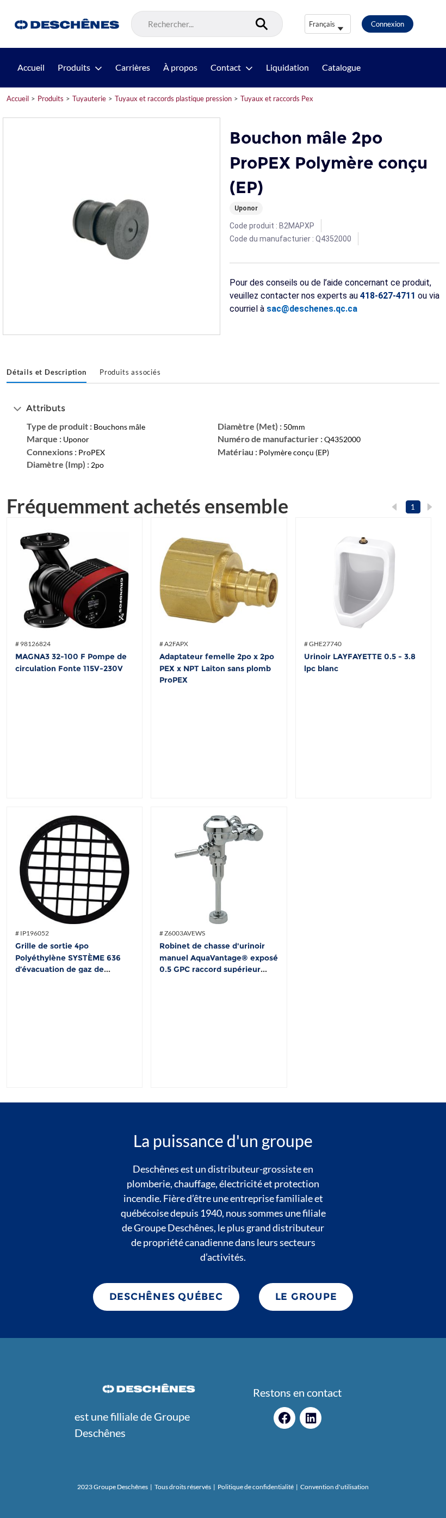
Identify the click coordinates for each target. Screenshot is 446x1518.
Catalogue (341, 67)
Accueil (31, 67)
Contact (225, 67)
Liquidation (287, 67)
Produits (74, 67)
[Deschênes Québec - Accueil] (65, 23)
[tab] (46, 373)
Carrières (132, 67)
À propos (180, 67)
